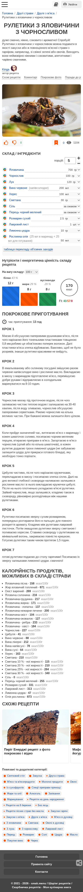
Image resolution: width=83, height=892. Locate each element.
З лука (10, 829)
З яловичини (13, 823)
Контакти (41, 871)
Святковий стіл (16, 775)
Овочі (73, 781)
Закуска (37, 775)
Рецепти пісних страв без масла (25, 811)
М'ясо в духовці (63, 817)
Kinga (5, 69)
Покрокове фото (51, 77)
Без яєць (43, 805)
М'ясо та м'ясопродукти (21, 781)
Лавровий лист (54, 829)
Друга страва (56, 775)
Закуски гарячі (59, 811)
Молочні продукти (52, 781)
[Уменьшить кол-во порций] (79, 163)
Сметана (33, 823)
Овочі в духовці (55, 823)
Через (34, 840)
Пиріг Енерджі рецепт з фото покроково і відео (27, 751)
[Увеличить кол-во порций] (79, 158)
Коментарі (30, 77)
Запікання (54, 793)
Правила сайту (41, 864)
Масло (74, 834)
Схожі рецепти (11, 77)
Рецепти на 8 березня (18, 805)
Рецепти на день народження (47, 799)
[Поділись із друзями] (79, 863)
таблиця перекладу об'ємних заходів (28, 249)
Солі (44, 834)
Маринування (15, 799)
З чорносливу (30, 829)
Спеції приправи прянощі (46, 787)
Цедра (58, 834)
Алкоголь (35, 793)
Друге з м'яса (39, 817)
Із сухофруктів (15, 787)
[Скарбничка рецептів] (56, 4)
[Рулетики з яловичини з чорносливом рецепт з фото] (41, 110)
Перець (11, 834)
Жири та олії (14, 793)
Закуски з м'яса (15, 817)
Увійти (72, 4)
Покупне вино (15, 840)
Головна (41, 856)
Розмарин (28, 834)
